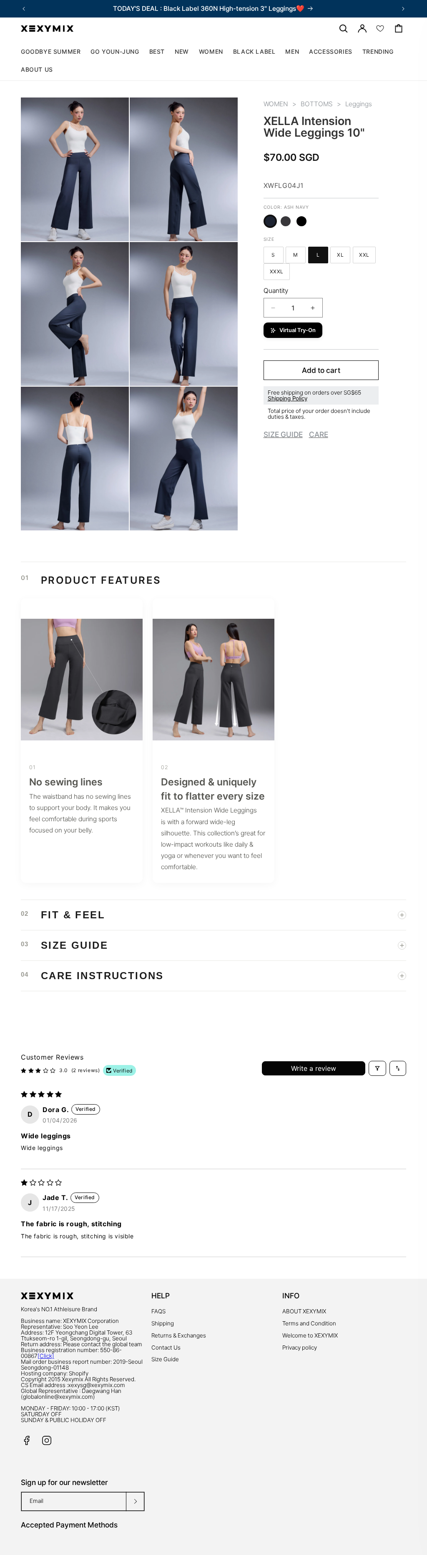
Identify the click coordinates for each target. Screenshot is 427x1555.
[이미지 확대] (116, 228)
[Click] (46, 1355)
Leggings (358, 104)
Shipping (162, 1323)
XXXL (280, 272)
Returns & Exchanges (178, 1335)
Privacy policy (299, 1347)
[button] (211, 51)
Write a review (313, 1068)
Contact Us (166, 1347)
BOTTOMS (317, 104)
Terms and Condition (309, 1323)
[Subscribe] (135, 1501)
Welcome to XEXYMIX (310, 1335)
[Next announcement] (403, 9)
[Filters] (377, 1068)
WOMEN (276, 104)
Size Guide (165, 1359)
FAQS (158, 1311)
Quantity (276, 291)
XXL (367, 256)
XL (343, 256)
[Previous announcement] (24, 9)
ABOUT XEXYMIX (304, 1311)
